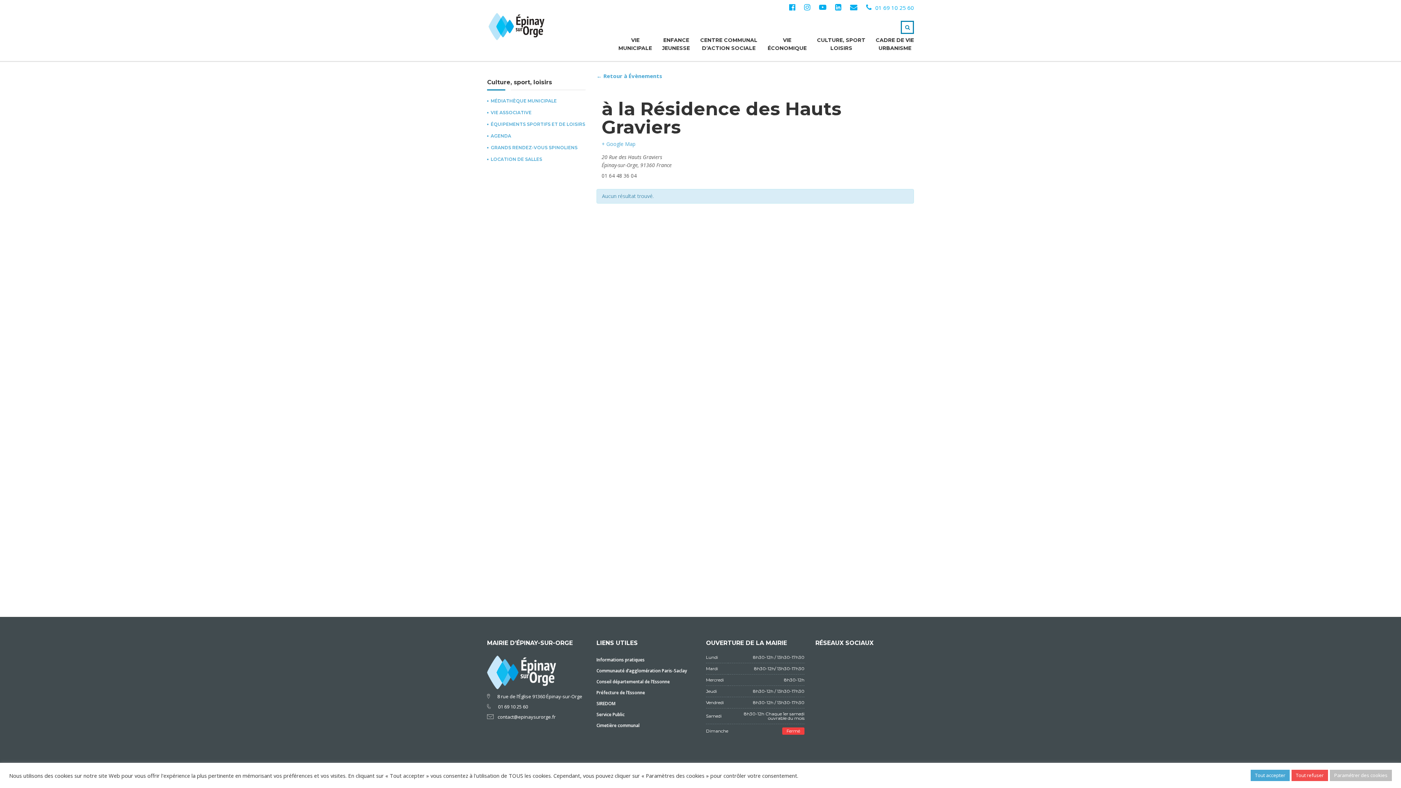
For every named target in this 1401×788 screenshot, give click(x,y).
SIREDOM (606, 703)
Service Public (611, 714)
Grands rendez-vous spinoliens (534, 148)
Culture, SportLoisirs (841, 44)
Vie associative (511, 113)
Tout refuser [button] (1310, 775)
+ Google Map (619, 143)
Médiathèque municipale (524, 101)
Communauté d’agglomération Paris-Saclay (642, 671)
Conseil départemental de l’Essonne (633, 682)
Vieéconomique (787, 44)
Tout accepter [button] (1270, 775)
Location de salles (516, 159)
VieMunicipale (635, 44)
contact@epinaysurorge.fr (527, 717)
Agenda (501, 136)
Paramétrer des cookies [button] (1361, 775)
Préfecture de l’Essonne (621, 693)
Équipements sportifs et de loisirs (538, 124)
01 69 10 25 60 (894, 7)
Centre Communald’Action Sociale (728, 44)
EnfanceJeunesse (676, 44)
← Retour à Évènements (629, 76)
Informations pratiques (621, 660)
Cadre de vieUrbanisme (895, 44)
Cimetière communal (618, 725)
